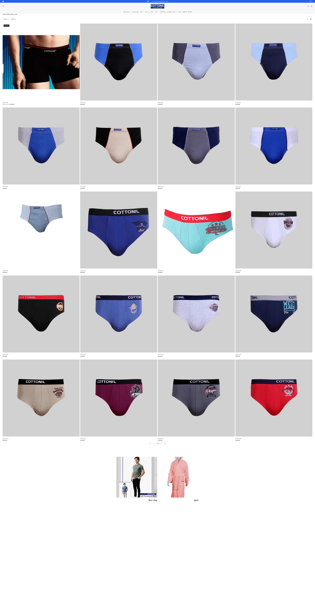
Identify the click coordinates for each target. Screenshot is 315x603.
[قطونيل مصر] (157, 6)
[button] (307, 19)
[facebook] (3, 1)
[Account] (308, 6)
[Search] (3, 6)
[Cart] (311, 6)
